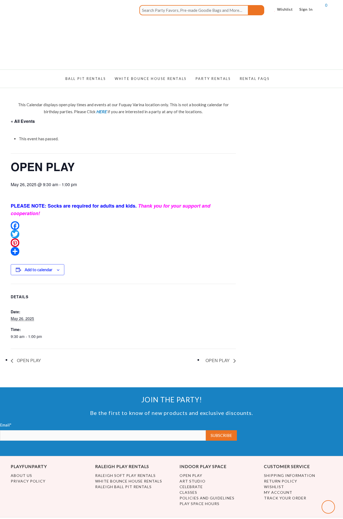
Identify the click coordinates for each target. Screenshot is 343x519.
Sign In (306, 9)
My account (278, 492)
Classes (188, 492)
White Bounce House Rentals (128, 481)
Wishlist (284, 9)
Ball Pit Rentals (85, 78)
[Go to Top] (328, 507)
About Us (21, 475)
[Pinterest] (123, 242)
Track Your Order (285, 498)
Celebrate (191, 486)
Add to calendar (39, 269)
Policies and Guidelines (207, 498)
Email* (6, 424)
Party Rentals (213, 78)
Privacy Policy (28, 481)
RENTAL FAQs (255, 78)
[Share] (123, 251)
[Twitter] (123, 234)
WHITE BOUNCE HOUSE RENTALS (151, 78)
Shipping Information (289, 475)
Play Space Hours (199, 503)
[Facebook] (123, 225)
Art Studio (193, 481)
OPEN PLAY (28, 360)
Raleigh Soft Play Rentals (125, 475)
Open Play (191, 475)
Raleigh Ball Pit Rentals (123, 486)
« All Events (23, 121)
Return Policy (280, 481)
